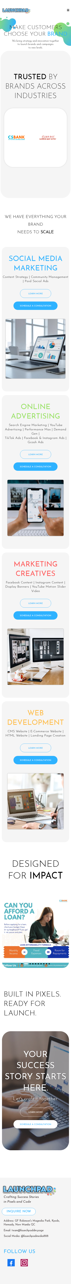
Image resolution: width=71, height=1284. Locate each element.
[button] (67, 10)
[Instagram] (24, 1262)
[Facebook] (11, 1262)
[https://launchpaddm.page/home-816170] (16, 10)
